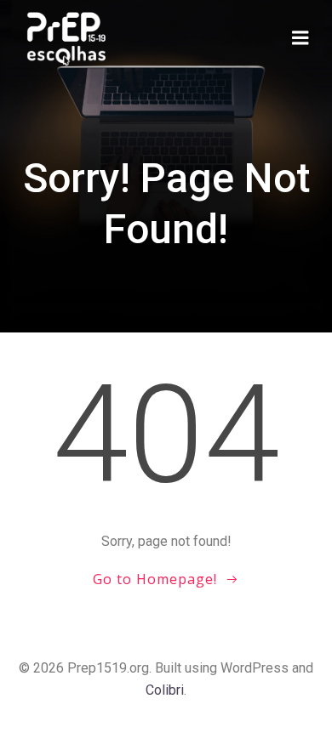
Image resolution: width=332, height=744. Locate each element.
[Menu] (300, 38)
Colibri (165, 690)
